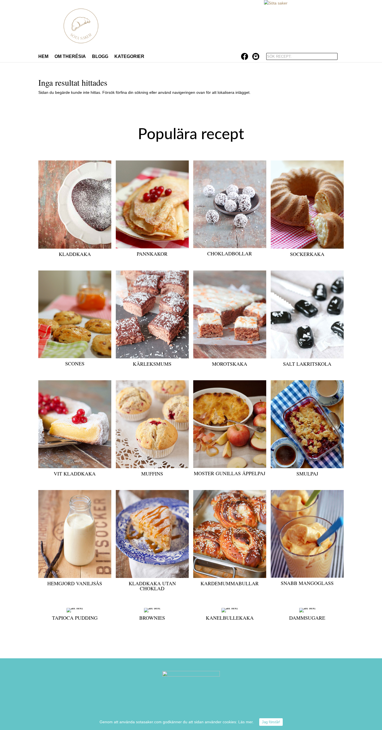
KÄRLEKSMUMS (152, 363)
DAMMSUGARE (307, 617)
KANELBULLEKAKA (230, 617)
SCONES (74, 363)
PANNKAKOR (152, 253)
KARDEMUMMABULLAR (230, 583)
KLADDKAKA (75, 254)
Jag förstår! (271, 722)
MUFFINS (152, 473)
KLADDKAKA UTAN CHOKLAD (152, 586)
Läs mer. (246, 722)
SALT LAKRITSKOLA (307, 363)
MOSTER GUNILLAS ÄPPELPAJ (229, 473)
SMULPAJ (307, 473)
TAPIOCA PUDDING (75, 617)
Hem (43, 57)
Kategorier (129, 57)
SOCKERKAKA (307, 254)
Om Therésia (70, 57)
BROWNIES (152, 617)
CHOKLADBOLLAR (229, 253)
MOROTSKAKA (229, 363)
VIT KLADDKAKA (75, 473)
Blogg (100, 57)
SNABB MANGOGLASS (307, 583)
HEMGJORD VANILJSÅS (74, 583)
